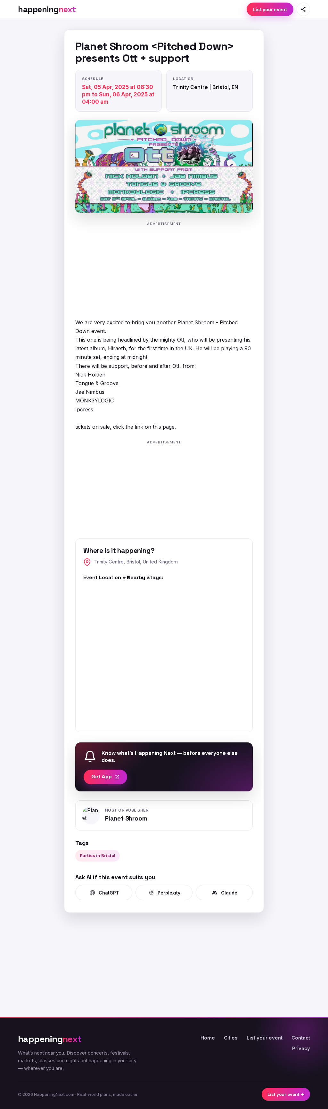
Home (208, 1038)
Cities (231, 1038)
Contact (300, 1038)
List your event (270, 9)
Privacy (301, 1048)
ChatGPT (109, 892)
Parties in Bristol (97, 855)
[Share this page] (303, 9)
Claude (229, 892)
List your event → (285, 1094)
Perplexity (169, 892)
